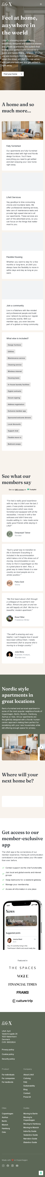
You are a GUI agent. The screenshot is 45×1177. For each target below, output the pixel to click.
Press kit (27, 1097)
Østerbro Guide (30, 1142)
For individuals (8, 1074)
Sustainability (29, 1086)
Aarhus (5, 1117)
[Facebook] (7, 1166)
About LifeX (28, 1074)
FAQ (25, 1082)
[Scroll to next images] (41, 747)
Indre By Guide (29, 1131)
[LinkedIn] (12, 1166)
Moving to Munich (31, 1127)
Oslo (4, 1132)
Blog (25, 1089)
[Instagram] (3, 1166)
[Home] (22, 1023)
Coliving (27, 1078)
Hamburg (6, 1128)
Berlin (4, 1121)
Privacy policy (8, 1049)
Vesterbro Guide (30, 1135)
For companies (8, 1078)
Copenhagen (7, 1113)
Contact (26, 1093)
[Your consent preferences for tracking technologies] (41, 1173)
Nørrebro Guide (30, 1138)
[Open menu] (41, 4)
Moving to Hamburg (31, 1124)
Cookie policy (8, 1054)
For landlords (7, 1082)
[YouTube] (17, 1166)
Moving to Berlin (30, 1113)
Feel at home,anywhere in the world (19, 25)
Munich (5, 1125)
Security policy (8, 1059)
